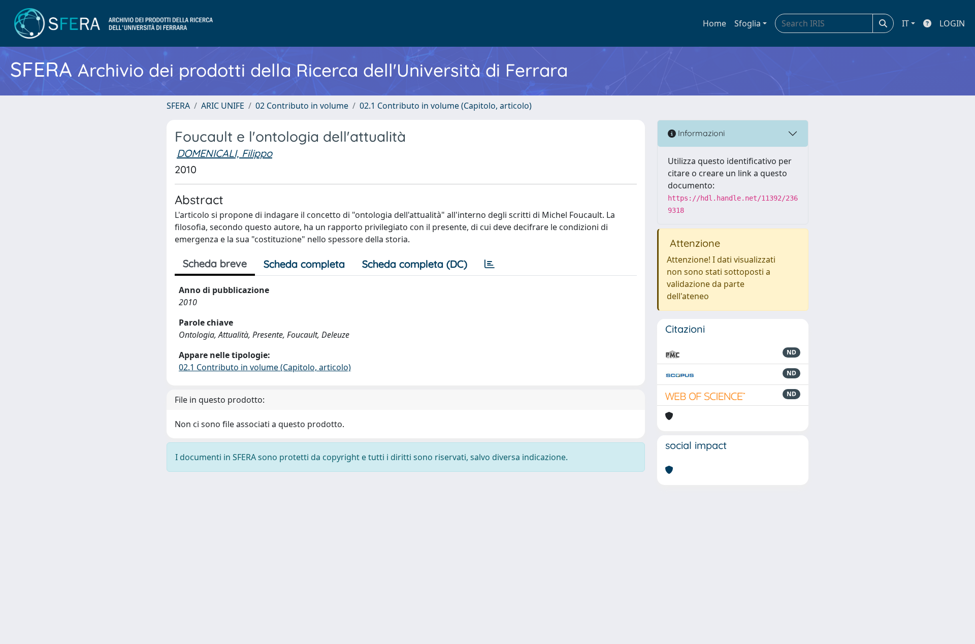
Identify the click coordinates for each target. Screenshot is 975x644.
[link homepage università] (113, 23)
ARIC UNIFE (222, 105)
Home (714, 23)
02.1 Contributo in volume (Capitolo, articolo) (446, 105)
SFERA (178, 105)
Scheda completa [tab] (304, 263)
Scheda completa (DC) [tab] (414, 263)
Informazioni (700, 133)
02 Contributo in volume (301, 105)
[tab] (489, 264)
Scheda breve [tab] (215, 263)
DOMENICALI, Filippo (224, 153)
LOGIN (952, 23)
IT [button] (905, 23)
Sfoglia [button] (747, 23)
